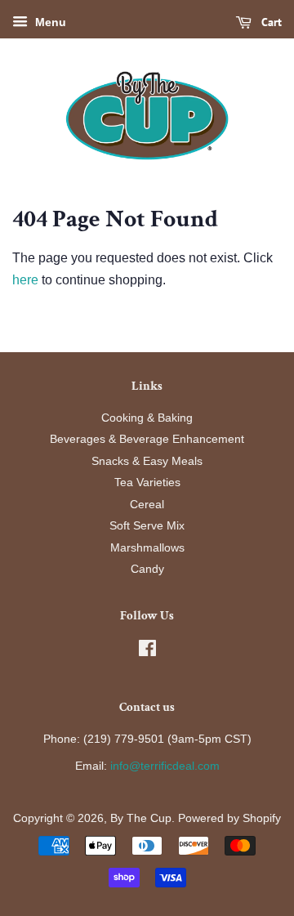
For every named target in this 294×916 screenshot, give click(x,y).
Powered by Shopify (229, 818)
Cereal (147, 504)
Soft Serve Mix (147, 526)
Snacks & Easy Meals (147, 461)
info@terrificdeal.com (165, 766)
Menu (49, 22)
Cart (270, 22)
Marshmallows (147, 548)
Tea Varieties (147, 482)
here (25, 280)
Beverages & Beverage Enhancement (147, 439)
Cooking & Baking (147, 418)
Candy (147, 569)
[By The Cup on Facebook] (147, 652)
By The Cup (141, 818)
